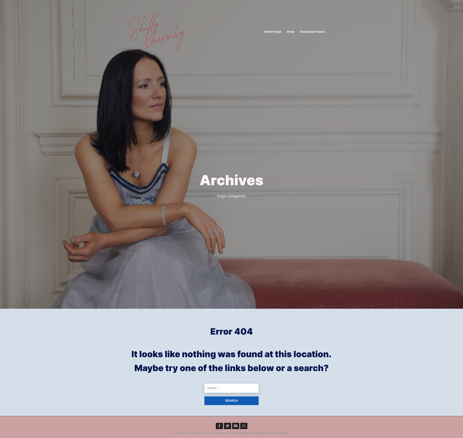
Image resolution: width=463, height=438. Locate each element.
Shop (290, 31)
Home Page (272, 31)
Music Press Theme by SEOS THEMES (261, 432)
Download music (312, 31)
